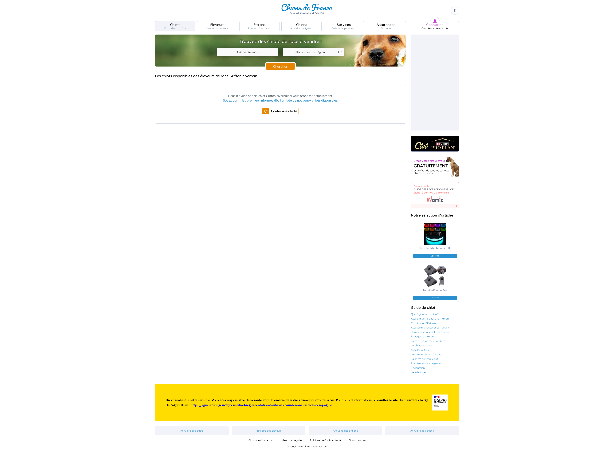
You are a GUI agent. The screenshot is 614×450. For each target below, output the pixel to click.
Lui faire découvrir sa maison (428, 341)
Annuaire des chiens (422, 430)
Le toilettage (418, 372)
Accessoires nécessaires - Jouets (430, 327)
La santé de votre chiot (424, 359)
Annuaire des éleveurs (269, 430)
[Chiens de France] (307, 10)
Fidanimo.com (357, 440)
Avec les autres (420, 350)
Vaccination (418, 368)
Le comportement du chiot (426, 354)
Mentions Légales (292, 440)
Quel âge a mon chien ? (425, 314)
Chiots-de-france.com (261, 440)
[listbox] (340, 52)
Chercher (280, 66)
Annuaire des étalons (345, 430)
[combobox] (247, 52)
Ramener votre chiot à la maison (430, 332)
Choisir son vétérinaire (424, 323)
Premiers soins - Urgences (426, 363)
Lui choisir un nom (421, 345)
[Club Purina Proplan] (435, 144)
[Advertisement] (280, 154)
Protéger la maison (422, 336)
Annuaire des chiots (192, 430)
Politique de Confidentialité (325, 440)
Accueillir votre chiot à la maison (430, 318)
